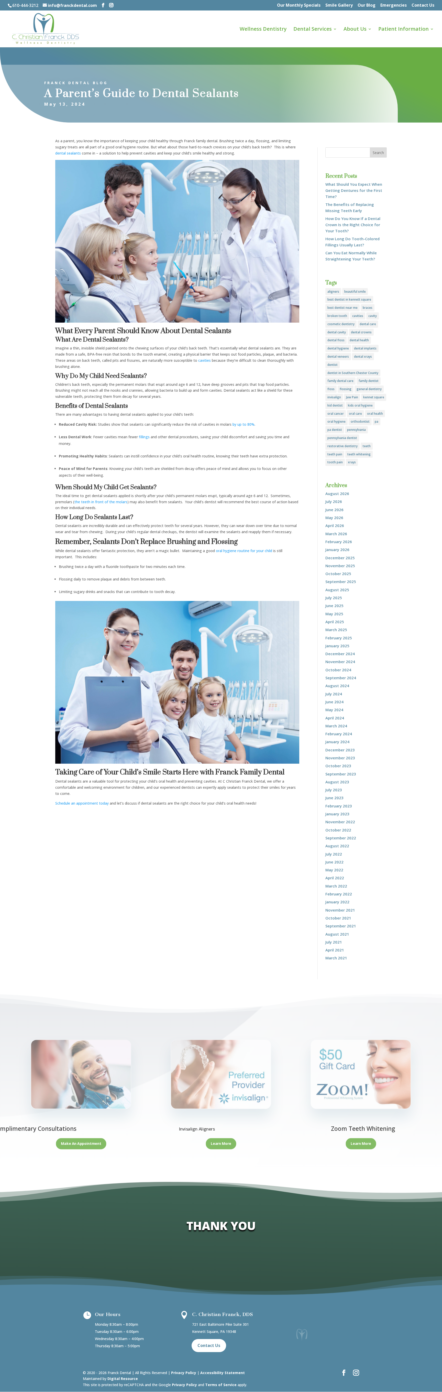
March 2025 (336, 629)
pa (376, 421)
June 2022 (334, 861)
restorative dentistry (342, 446)
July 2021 (333, 942)
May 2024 (334, 709)
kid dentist (335, 405)
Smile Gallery (339, 5)
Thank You (221, 1225)
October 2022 (338, 829)
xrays (352, 462)
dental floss (336, 340)
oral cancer (335, 413)
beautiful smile (355, 291)
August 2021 (337, 934)
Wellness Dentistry (263, 29)
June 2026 (334, 509)
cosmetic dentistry (341, 324)
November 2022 (340, 821)
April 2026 (334, 525)
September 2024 (340, 677)
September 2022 (340, 837)
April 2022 (334, 877)
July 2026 (333, 501)
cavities (357, 316)
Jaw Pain (352, 397)
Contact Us (423, 5)
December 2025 (340, 557)
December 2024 (340, 653)
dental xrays (363, 356)
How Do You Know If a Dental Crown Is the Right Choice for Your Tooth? (352, 224)
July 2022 (333, 854)
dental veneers (338, 356)
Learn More (221, 1143)
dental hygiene (338, 348)
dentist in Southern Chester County (352, 373)
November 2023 (340, 757)
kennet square (373, 397)
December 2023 (340, 749)
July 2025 (333, 597)
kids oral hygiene (360, 405)
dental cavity (336, 332)
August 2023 (337, 781)
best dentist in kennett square (349, 299)
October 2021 (338, 917)
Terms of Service (221, 1384)
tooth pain (335, 462)
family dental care (340, 381)
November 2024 (340, 661)
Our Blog (366, 5)
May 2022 (334, 869)
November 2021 (340, 910)
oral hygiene (336, 421)
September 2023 (340, 773)
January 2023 (337, 813)
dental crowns (361, 332)
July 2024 (333, 693)
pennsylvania (356, 430)
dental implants (365, 348)
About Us (355, 29)
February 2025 (338, 637)
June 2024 (334, 701)
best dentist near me (342, 307)
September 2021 (340, 925)
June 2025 (334, 605)
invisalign (334, 397)
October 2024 (338, 669)
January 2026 (337, 549)
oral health (375, 413)
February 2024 (338, 733)
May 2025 (334, 613)
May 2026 (334, 517)
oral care (355, 413)
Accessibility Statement (222, 1372)
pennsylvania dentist (342, 438)
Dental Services (312, 29)
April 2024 (334, 717)
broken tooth (337, 316)
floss (331, 389)
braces (367, 307)
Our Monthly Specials (299, 5)
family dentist (369, 381)
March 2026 (336, 533)
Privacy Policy (183, 1372)
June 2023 (334, 797)
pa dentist (334, 430)
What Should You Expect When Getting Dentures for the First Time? (353, 190)
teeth (367, 446)
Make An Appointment (81, 1143)
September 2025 (340, 581)
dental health (359, 340)
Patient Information (403, 29)
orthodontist (360, 421)
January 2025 (337, 645)
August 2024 (337, 685)
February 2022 (338, 893)
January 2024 (337, 741)
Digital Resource (122, 1378)
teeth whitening (359, 454)
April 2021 (334, 949)
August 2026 (337, 493)
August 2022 (337, 845)
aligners (333, 291)
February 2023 (338, 805)
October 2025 (338, 573)
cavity (372, 316)
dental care (368, 324)
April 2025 (334, 621)
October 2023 (338, 765)
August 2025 (337, 589)
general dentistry (369, 389)
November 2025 (340, 565)
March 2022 (336, 886)
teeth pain (334, 454)
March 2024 (336, 725)
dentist (332, 365)
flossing (345, 389)
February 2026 (338, 541)
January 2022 (337, 901)
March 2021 (336, 957)
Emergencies (393, 5)
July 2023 (333, 789)
